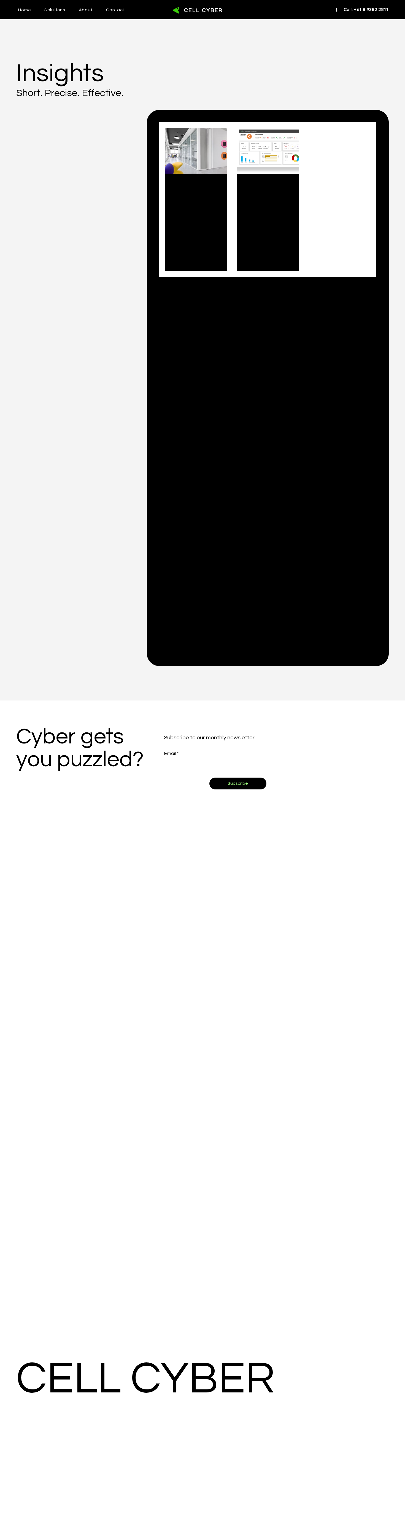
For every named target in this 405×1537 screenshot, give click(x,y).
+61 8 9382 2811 (371, 9)
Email (171, 753)
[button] (61, 9)
